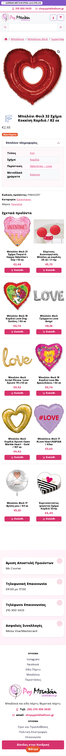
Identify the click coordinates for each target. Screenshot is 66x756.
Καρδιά (34, 160)
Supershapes (24, 199)
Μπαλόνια (17, 39)
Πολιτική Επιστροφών (33, 732)
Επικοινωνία (33, 737)
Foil (32, 153)
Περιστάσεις (33, 680)
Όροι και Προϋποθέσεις (33, 727)
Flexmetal (16, 204)
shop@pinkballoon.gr (51, 8)
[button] (59, 52)
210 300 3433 (23, 8)
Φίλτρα (33, 749)
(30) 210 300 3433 (38, 709)
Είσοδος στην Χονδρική (33, 745)
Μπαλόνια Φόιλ (38, 39)
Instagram (33, 659)
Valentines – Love (41, 166)
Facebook (33, 664)
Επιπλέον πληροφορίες (21, 143)
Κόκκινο (35, 174)
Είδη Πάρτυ (33, 669)
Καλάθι (18, 270)
